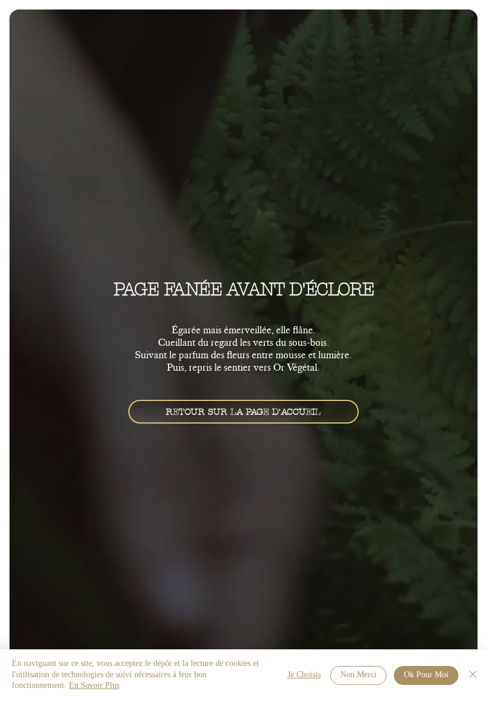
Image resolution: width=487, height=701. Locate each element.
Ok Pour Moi (426, 675)
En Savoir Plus (94, 686)
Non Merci (358, 675)
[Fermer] (473, 675)
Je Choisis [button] (304, 675)
